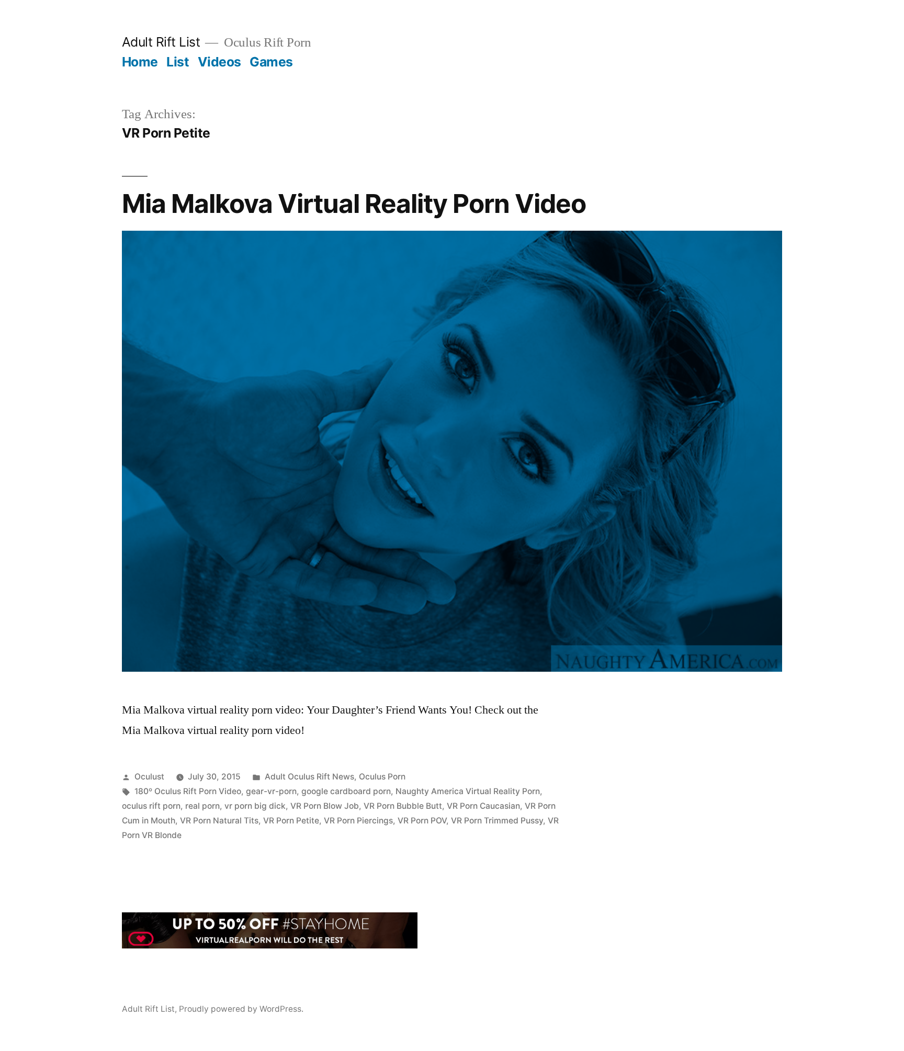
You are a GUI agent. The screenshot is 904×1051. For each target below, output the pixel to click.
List (177, 62)
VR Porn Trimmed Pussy (497, 821)
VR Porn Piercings (358, 821)
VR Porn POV (422, 821)
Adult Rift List (161, 42)
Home (140, 62)
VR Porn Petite (291, 821)
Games (271, 62)
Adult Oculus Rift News (309, 777)
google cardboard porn (346, 791)
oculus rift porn (151, 806)
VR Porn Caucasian (483, 806)
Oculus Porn (382, 777)
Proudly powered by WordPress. (241, 1009)
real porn (202, 806)
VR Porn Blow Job (324, 806)
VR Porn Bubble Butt (403, 806)
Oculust (149, 777)
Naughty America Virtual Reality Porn (468, 791)
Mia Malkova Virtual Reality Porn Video (354, 203)
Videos (219, 62)
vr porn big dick (255, 806)
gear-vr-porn (271, 791)
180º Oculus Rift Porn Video (187, 791)
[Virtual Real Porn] (269, 944)
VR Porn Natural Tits (219, 821)
